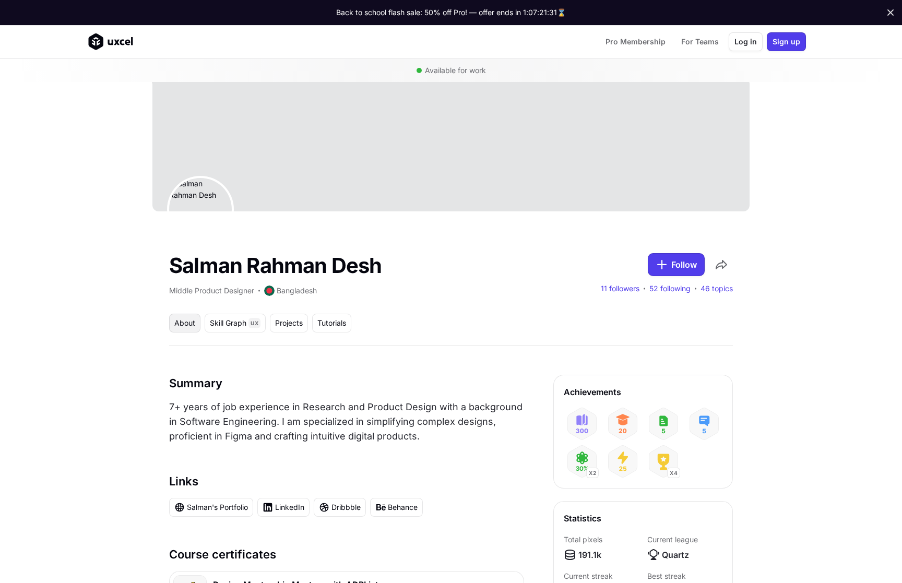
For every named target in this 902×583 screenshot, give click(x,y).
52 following (670, 288)
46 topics (717, 288)
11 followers (620, 288)
